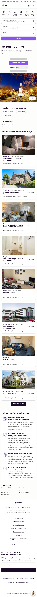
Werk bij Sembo (18, 525)
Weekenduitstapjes (24, 492)
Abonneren (18, 570)
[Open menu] (33, 5)
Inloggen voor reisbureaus (18, 539)
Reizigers (5, 32)
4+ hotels (22, 111)
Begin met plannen (18, 62)
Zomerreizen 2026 (6, 488)
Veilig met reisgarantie (18, 528)
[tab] (4, 13)
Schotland (28, 51)
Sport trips (21, 490)
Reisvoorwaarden (18, 522)
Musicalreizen (5, 494)
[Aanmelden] (29, 5)
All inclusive (8, 115)
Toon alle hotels (18, 403)
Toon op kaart (8, 125)
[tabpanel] (18, 29)
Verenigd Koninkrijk (15, 51)
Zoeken (18, 38)
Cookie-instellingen (20, 545)
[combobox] (17, 22)
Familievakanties (5, 492)
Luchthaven (12, 67)
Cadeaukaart (18, 535)
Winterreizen (22, 488)
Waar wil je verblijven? (9, 20)
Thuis (3, 51)
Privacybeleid (18, 518)
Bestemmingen (18, 532)
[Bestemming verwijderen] (33, 21)
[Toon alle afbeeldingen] (32, 98)
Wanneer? (6, 26)
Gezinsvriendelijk (9, 111)
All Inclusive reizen (6, 490)
